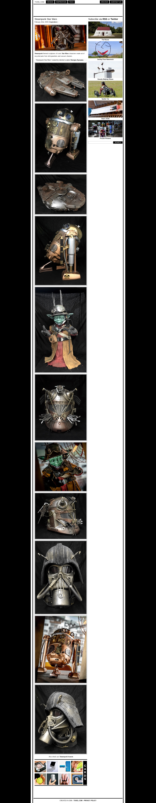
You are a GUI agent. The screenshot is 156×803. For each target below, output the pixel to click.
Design (50, 2)
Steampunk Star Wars (46, 19)
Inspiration (61, 2)
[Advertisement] (78, 10)
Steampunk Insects (66, 757)
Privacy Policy (90, 800)
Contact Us (116, 2)
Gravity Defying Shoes (105, 79)
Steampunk (39, 53)
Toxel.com (39, 2)
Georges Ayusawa (77, 60)
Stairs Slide (105, 119)
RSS (105, 19)
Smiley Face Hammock (105, 59)
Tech (71, 2)
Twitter (114, 19)
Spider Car (105, 99)
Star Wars (65, 53)
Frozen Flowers (105, 138)
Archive (104, 2)
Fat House (105, 40)
